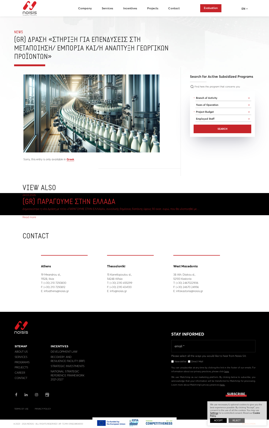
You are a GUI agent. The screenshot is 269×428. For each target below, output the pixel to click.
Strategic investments (68, 366)
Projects (152, 8)
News (18, 32)
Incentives (130, 8)
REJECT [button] (237, 420)
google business (47, 394)
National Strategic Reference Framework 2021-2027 (67, 375)
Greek (70, 159)
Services (107, 8)
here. (222, 384)
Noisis (30, 8)
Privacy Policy (43, 409)
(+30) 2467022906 (187, 283)
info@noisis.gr (118, 291)
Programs (22, 362)
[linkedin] (26, 395)
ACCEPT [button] (218, 420)
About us (21, 351)
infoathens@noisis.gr (56, 291)
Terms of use (21, 409)
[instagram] (36, 395)
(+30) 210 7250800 (55, 283)
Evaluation (211, 8)
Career (20, 372)
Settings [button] (214, 413)
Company (85, 8)
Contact (174, 8)
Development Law (64, 351)
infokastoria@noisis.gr (189, 291)
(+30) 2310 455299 (121, 283)
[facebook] (16, 395)
